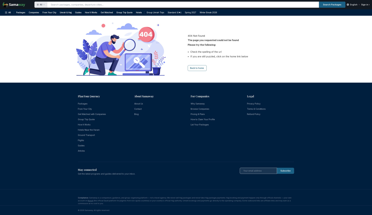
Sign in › (365, 4)
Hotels (139, 12)
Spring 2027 (190, 12)
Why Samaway (198, 103)
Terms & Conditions (256, 109)
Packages (20, 12)
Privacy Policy (254, 103)
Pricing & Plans (198, 114)
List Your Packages (200, 124)
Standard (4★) (174, 12)
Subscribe (285, 170)
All (9, 12)
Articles (81, 151)
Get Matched (107, 12)
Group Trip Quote (124, 12)
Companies (34, 12)
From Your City (49, 12)
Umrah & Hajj (66, 12)
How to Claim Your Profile (203, 119)
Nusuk (90, 201)
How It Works (91, 12)
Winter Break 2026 (208, 12)
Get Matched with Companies (92, 114)
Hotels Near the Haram (89, 130)
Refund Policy (253, 114)
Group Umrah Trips (155, 12)
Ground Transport (86, 135)
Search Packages (332, 4)
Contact (138, 109)
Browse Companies (200, 109)
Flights (81, 140)
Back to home (197, 68)
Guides (78, 12)
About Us (138, 103)
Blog (136, 114)
